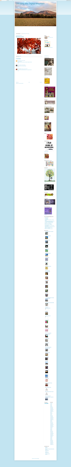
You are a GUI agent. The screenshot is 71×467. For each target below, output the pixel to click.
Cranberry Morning (47, 338)
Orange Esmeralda (47, 328)
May (50, 405)
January (51, 408)
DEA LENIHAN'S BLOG (47, 271)
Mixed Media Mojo (47, 378)
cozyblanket (46, 365)
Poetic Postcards (47, 280)
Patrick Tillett (46, 361)
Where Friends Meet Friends (48, 387)
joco (18, 60)
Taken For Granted (47, 244)
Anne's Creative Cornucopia (48, 266)
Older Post (41, 82)
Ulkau (45, 324)
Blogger (38, 458)
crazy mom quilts (47, 452)
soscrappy (46, 447)
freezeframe (46, 293)
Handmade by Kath (47, 257)
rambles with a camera (47, 348)
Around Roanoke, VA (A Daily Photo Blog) (49, 302)
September (51, 411)
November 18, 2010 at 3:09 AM (22, 60)
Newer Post (17, 82)
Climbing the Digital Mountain (30, 3)
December (51, 409)
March (51, 415)
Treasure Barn (46, 284)
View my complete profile (50, 37)
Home (29, 82)
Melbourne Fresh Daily (47, 240)
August (51, 403)
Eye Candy (46, 311)
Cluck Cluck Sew (47, 450)
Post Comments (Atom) (21, 83)
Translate (28, 33)
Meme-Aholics (46, 374)
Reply (18, 70)
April (50, 406)
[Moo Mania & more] (50, 139)
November (51, 418)
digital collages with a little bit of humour (49, 391)
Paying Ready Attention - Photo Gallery (49, 231)
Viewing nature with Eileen (48, 253)
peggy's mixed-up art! (47, 270)
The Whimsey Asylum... (47, 352)
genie (49, 36)
